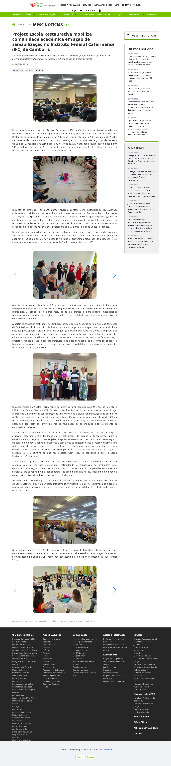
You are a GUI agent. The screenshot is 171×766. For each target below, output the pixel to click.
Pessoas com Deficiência (53, 670)
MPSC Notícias (48, 24)
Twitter (30, 70)
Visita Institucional (111, 672)
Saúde (45, 686)
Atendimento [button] (135, 14)
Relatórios (107, 650)
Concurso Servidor (141, 709)
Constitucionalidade (51, 644)
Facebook (19, 70)
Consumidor (48, 647)
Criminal (46, 661)
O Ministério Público (23, 634)
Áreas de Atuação (52, 634)
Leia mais (108, 749)
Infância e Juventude (51, 675)
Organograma (18, 695)
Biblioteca (137, 675)
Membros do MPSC (20, 658)
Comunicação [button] (68, 14)
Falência (46, 650)
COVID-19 (77, 658)
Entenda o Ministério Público (24, 650)
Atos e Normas (86, 14)
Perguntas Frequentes (113, 658)
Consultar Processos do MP (145, 639)
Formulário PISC (140, 689)
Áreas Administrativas (21, 723)
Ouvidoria (16, 692)
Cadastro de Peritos (142, 672)
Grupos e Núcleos (20, 734)
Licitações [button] (119, 14)
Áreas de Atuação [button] (47, 14)
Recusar (90, 757)
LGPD (117, 5)
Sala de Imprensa (80, 670)
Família (45, 655)
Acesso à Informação (70, 5)
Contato (126, 5)
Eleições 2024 (79, 655)
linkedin (40, 70)
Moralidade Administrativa (54, 672)
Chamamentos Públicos (22, 740)
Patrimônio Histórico (51, 681)
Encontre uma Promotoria (114, 681)
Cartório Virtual (109, 667)
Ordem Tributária (50, 678)
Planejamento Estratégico (23, 689)
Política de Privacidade (145, 727)
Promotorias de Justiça (22, 686)
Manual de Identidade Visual (85, 639)
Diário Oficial (103, 14)
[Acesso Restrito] (99, 11)
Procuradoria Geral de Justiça (24, 653)
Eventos (15, 737)
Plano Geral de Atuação (22, 731)
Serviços (87, 5)
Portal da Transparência (113, 639)
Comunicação (24, 25)
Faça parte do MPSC (103, 5)
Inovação (16, 706)
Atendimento (110, 654)
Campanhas (17, 709)
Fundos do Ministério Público (24, 698)
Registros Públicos (51, 684)
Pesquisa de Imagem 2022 (24, 639)
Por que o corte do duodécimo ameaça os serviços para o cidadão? (23, 644)
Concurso (152, 14)
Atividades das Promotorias (115, 647)
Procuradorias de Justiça (22, 684)
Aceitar (80, 757)
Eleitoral (46, 653)
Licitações (107, 641)
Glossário (107, 670)
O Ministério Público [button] (23, 14)
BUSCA (138, 5)
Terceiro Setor (49, 667)
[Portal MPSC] (44, 5)
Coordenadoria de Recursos (24, 655)
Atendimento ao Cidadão (113, 644)
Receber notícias (80, 667)
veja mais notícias (144, 35)
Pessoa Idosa (48, 658)
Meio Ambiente (49, 664)
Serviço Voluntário (141, 712)
